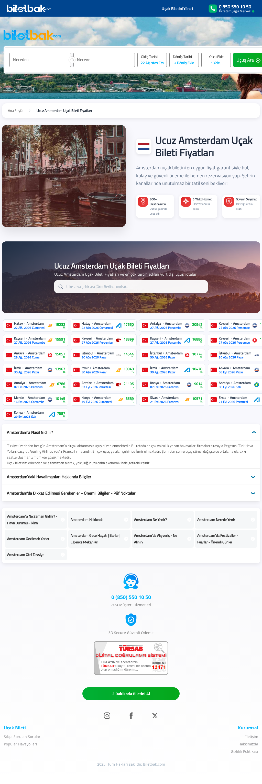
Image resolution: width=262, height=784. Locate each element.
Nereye (83, 59)
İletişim (251, 736)
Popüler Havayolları (20, 744)
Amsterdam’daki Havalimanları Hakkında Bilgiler (49, 477)
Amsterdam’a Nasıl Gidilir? (30, 432)
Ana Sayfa (15, 110)
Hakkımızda (248, 744)
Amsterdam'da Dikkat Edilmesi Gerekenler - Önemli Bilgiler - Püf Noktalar (71, 493)
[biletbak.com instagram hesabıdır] (107, 715)
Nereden (21, 59)
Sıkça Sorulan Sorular (22, 736)
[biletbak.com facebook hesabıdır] (131, 715)
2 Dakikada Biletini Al (131, 693)
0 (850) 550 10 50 (131, 597)
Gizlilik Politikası (244, 751)
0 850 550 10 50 (235, 6)
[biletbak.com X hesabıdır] (155, 715)
